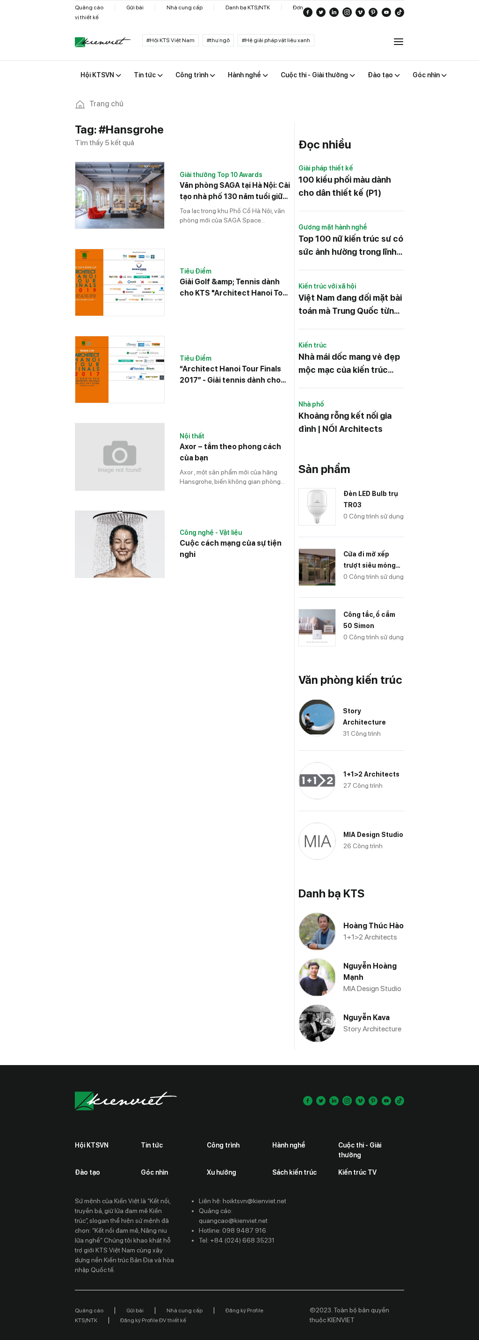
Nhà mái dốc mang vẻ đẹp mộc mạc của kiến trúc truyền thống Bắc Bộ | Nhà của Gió (350, 364)
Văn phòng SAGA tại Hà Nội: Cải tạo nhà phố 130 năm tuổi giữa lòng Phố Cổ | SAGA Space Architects (235, 191)
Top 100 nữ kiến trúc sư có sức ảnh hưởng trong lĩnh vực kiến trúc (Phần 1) (350, 246)
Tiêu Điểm (195, 271)
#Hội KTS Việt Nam (170, 40)
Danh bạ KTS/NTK (247, 7)
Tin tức (152, 1145)
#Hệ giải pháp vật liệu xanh (276, 40)
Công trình (223, 1145)
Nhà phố (311, 404)
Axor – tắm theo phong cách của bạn (230, 452)
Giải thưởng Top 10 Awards (221, 174)
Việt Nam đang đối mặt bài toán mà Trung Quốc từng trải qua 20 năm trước (350, 305)
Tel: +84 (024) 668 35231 (237, 1240)
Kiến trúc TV (357, 1172)
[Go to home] (103, 42)
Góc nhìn (154, 1172)
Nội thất (192, 436)
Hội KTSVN (92, 1145)
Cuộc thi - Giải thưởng (359, 1150)
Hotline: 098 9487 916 (232, 1230)
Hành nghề (288, 1145)
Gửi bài (135, 7)
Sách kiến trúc (294, 1172)
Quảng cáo (89, 7)
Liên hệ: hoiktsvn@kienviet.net (242, 1201)
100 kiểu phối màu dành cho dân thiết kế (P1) (344, 186)
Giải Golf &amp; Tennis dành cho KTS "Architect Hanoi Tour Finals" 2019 (235, 288)
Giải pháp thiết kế (325, 168)
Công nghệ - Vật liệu (211, 532)
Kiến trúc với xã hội (327, 286)
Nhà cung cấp (185, 7)
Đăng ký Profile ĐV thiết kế (153, 1320)
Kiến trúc (312, 345)
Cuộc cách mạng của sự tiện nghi (231, 549)
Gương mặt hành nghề (332, 227)
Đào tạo (87, 1172)
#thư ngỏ (218, 40)
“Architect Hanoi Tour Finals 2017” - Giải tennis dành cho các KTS (230, 375)
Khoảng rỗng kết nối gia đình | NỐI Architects (345, 422)
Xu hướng (221, 1172)
